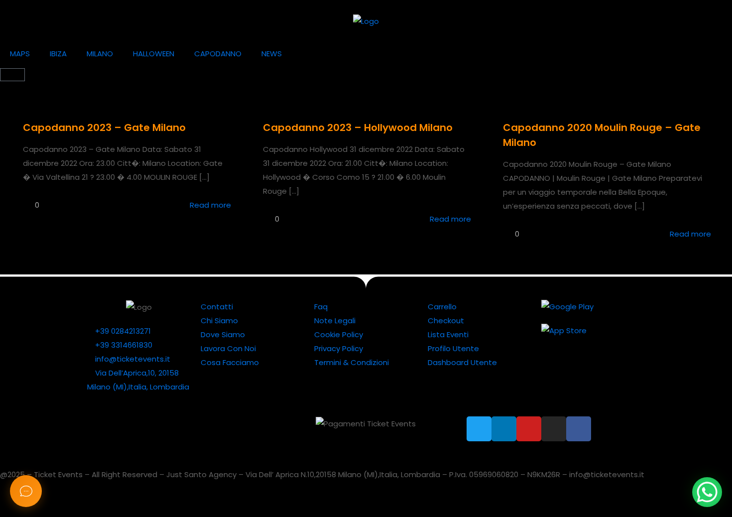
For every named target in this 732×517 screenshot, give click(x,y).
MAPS (20, 53)
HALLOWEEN (153, 53)
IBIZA (58, 53)
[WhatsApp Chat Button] (707, 492)
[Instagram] (553, 428)
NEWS (271, 53)
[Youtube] (528, 428)
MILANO (100, 53)
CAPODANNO (218, 53)
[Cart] (12, 74)
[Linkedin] (503, 428)
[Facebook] (578, 428)
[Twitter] (479, 428)
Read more (210, 205)
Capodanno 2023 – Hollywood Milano (358, 127)
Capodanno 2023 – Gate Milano (104, 127)
